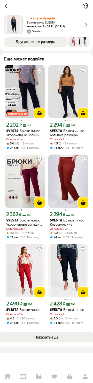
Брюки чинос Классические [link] (67, 222)
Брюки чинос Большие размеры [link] (67, 133)
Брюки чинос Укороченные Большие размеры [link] (23, 133)
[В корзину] (39, 113)
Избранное (54, 376)
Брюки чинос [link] (23, 310)
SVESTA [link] (12, 131)
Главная (8, 376)
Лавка (39, 376)
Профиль (85, 376)
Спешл (23, 376)
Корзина (70, 376)
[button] (7, 6)
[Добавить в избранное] (39, 70)
